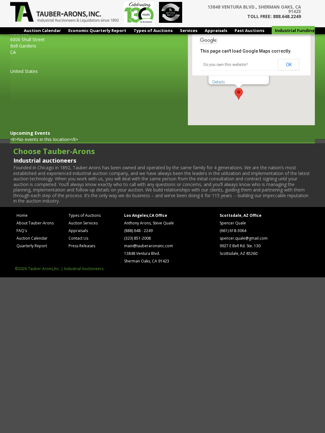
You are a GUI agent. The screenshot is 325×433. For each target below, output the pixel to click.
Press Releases (82, 246)
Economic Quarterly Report (97, 30)
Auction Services (83, 223)
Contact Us (78, 238)
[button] (239, 94)
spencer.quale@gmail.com (244, 238)
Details (218, 82)
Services (188, 30)
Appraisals (216, 30)
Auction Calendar (42, 30)
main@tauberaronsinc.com (148, 246)
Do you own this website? (225, 64)
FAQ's (22, 230)
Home (22, 215)
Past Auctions (249, 30)
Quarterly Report (32, 246)
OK (289, 64)
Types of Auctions (153, 30)
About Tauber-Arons (35, 223)
